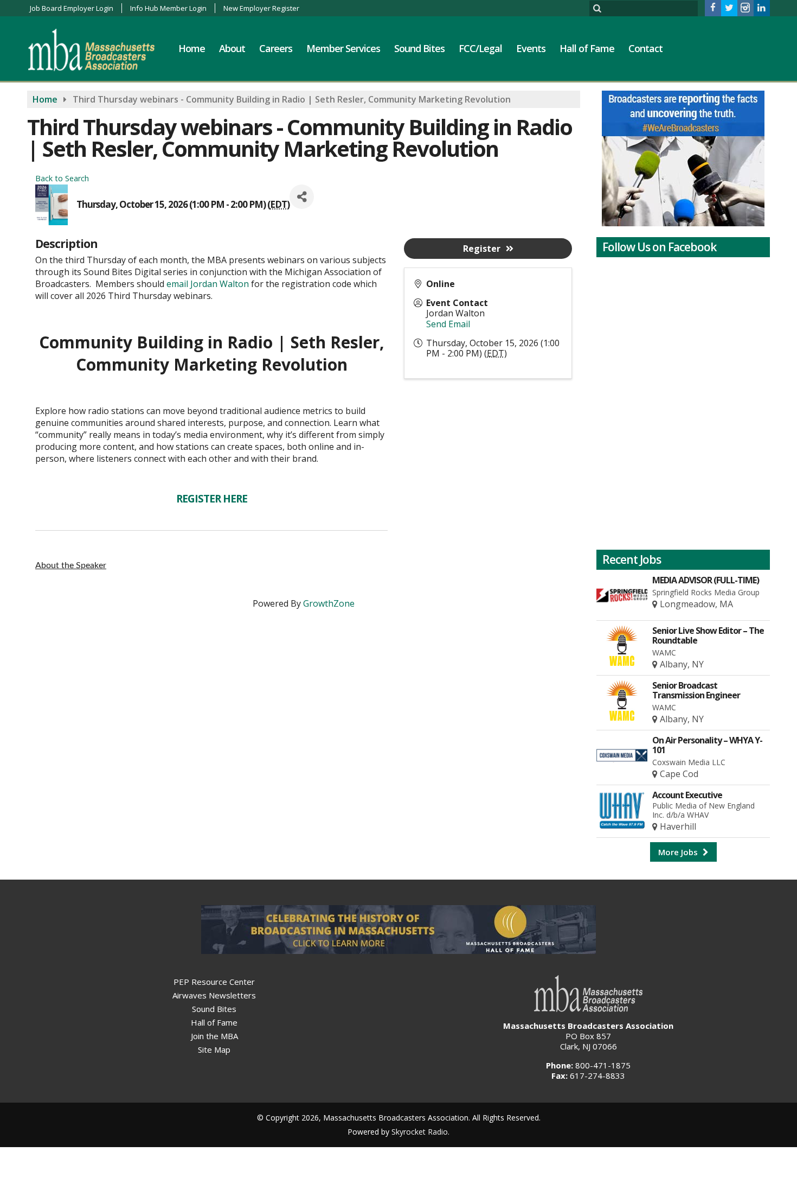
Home (191, 48)
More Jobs (679, 852)
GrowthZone (329, 603)
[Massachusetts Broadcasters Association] (99, 49)
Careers (275, 48)
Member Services (343, 48)
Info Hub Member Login (168, 8)
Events (530, 48)
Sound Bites (419, 48)
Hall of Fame (587, 48)
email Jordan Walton (207, 284)
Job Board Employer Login (71, 8)
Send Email (448, 324)
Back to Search (62, 178)
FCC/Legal (480, 48)
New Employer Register (261, 8)
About (232, 48)
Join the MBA (214, 1035)
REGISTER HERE (211, 499)
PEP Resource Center (214, 981)
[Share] (302, 196)
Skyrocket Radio (419, 1132)
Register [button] (481, 248)
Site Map (214, 1049)
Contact (645, 48)
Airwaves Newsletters (214, 995)
